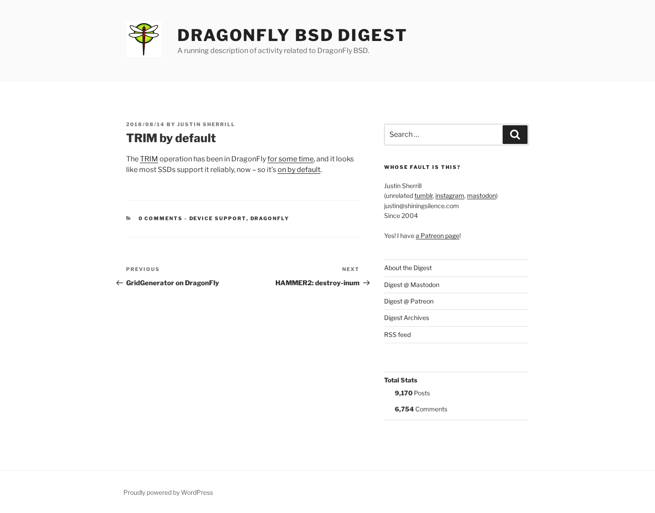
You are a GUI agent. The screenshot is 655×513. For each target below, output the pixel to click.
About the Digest (408, 267)
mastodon (481, 195)
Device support (217, 218)
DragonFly (270, 218)
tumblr (423, 195)
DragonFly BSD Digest (292, 35)
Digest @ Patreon (409, 301)
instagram (449, 195)
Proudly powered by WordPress (168, 492)
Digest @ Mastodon (411, 284)
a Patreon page (437, 235)
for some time (290, 159)
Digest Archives (406, 317)
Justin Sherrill (206, 124)
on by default (299, 169)
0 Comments (161, 218)
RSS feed (397, 334)
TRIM (149, 159)
